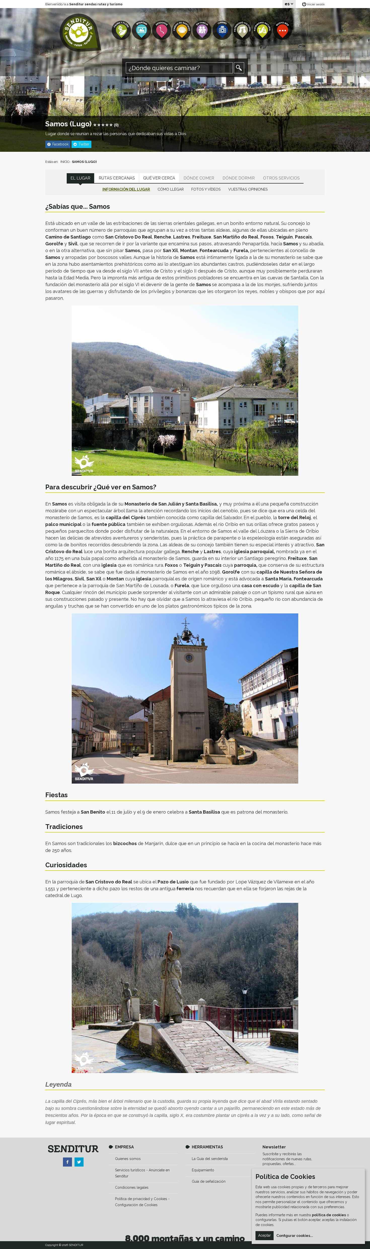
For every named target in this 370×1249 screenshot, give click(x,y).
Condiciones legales (132, 1187)
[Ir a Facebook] (67, 1162)
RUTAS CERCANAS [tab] (117, 178)
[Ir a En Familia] (202, 30)
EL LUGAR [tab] (80, 178)
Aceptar (264, 1235)
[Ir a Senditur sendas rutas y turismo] (80, 32)
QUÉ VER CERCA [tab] (159, 178)
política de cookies (329, 1215)
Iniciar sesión (316, 4)
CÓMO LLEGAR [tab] (171, 189)
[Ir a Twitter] (79, 1162)
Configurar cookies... (294, 1236)
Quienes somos (128, 1159)
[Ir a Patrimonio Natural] (263, 30)
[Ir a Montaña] (142, 30)
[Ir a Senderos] (162, 30)
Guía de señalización (209, 1181)
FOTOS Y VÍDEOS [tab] (206, 189)
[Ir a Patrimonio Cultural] (243, 30)
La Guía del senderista (210, 1159)
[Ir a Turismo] (222, 30)
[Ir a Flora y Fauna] (122, 30)
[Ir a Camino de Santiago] (182, 30)
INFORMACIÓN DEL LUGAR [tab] (126, 189)
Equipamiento (203, 1170)
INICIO (65, 162)
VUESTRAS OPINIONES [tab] (248, 189)
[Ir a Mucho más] (283, 30)
